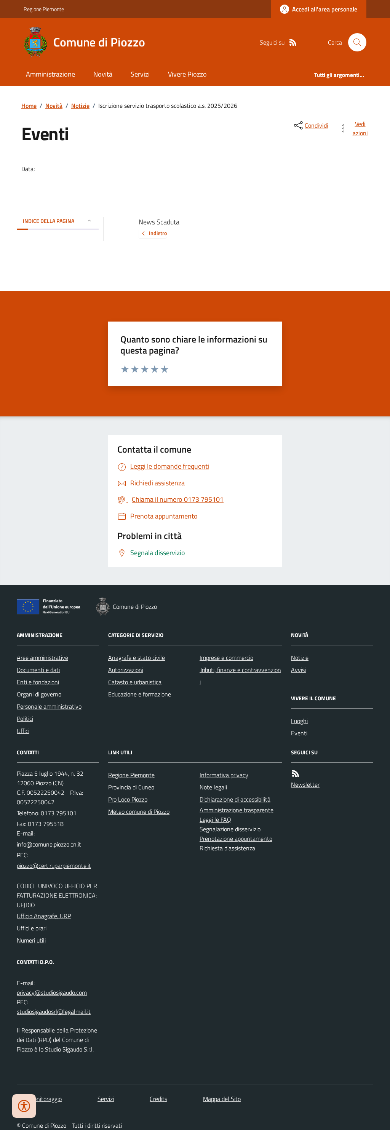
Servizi (140, 74)
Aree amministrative (42, 657)
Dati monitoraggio (39, 1098)
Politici (25, 718)
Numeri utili (31, 940)
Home (29, 105)
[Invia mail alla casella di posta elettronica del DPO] (52, 992)
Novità (102, 74)
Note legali (213, 787)
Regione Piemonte (44, 9)
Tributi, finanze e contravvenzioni (240, 676)
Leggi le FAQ (215, 819)
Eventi (299, 733)
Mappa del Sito (222, 1098)
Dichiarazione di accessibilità (235, 799)
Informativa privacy (224, 774)
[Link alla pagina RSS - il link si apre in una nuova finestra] (292, 42)
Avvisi (298, 669)
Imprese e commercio (226, 657)
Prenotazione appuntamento (236, 838)
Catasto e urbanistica (134, 682)
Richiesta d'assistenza (227, 848)
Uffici (23, 730)
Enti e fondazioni (38, 682)
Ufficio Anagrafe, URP (44, 915)
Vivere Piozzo (187, 74)
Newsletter (305, 784)
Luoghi (299, 720)
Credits (158, 1098)
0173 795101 (59, 813)
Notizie (80, 105)
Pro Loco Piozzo (127, 799)
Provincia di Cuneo (131, 787)
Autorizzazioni (125, 669)
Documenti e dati (38, 669)
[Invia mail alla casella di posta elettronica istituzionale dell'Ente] (49, 844)
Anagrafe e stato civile (136, 657)
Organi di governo (39, 694)
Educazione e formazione (139, 694)
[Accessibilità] (24, 1106)
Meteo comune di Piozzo (138, 811)
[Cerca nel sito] (354, 42)
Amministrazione (50, 74)
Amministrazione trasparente (236, 810)
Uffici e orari (31, 928)
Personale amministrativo (49, 706)
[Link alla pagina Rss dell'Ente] (295, 773)
